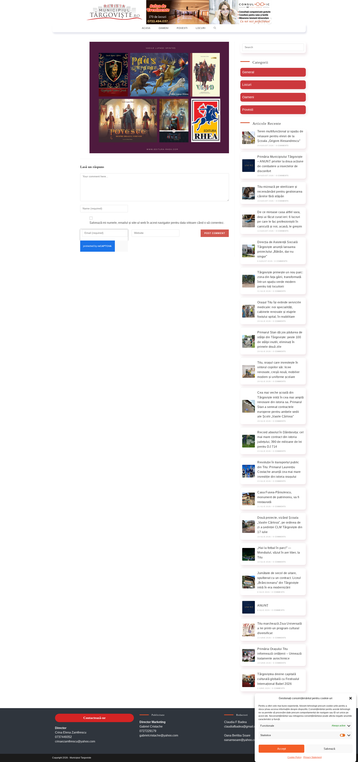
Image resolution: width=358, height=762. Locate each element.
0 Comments (282, 145)
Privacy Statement (312, 757)
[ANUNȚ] (248, 607)
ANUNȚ (262, 605)
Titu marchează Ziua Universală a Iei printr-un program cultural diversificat (279, 628)
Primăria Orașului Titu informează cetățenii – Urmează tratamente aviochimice (279, 653)
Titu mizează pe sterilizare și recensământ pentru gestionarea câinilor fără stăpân (279, 191)
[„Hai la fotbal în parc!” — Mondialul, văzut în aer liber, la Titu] (248, 554)
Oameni (248, 97)
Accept (281, 748)
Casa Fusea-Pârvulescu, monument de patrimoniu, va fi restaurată (278, 497)
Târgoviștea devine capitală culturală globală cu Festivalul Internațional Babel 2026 (278, 679)
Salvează (329, 748)
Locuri (246, 85)
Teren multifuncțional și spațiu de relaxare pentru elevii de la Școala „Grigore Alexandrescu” (280, 136)
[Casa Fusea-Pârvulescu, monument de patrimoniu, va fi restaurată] (248, 499)
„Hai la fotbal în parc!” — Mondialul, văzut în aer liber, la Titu (278, 552)
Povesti (247, 109)
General (248, 72)
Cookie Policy (295, 757)
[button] (350, 698)
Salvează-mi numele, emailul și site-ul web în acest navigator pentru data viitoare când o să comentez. (157, 222)
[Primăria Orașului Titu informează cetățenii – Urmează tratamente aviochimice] (248, 655)
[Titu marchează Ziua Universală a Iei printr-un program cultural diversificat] (248, 630)
